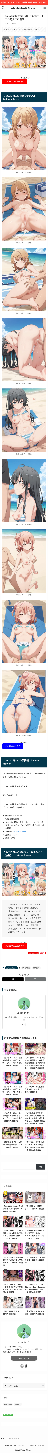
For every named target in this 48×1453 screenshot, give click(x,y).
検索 (40, 1167)
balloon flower (20, 831)
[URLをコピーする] (35, 979)
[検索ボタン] (3, 8)
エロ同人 (36, 968)
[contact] (26, 1366)
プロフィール (24, 1358)
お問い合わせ (8, 1446)
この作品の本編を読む (14, 81)
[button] (13, 979)
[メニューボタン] (45, 8)
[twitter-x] (24, 1024)
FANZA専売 (26, 968)
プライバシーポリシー (20, 1446)
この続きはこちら (13, 746)
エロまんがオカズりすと (36, 1446)
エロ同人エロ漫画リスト (24, 8)
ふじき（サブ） (24, 1013)
